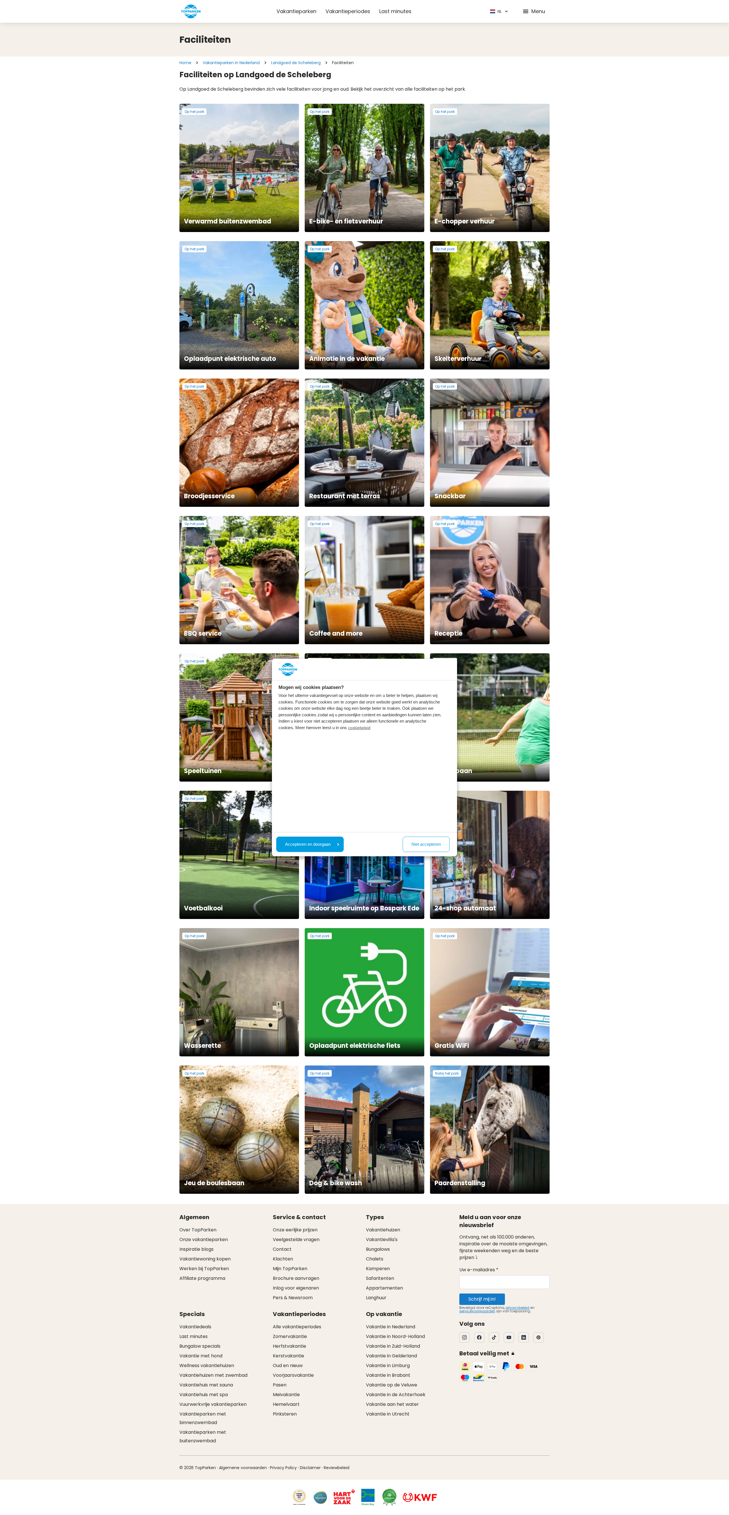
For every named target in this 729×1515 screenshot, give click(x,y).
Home (185, 63)
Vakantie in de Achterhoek (395, 1394)
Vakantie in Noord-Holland (395, 1336)
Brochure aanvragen (296, 1278)
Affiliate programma (202, 1278)
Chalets (374, 1259)
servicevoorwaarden (477, 1311)
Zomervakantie (290, 1336)
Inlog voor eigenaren (296, 1288)
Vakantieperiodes (347, 11)
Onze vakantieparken (203, 1239)
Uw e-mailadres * (478, 1269)
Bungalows (378, 1249)
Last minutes (395, 11)
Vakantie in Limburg (388, 1365)
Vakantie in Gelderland (391, 1356)
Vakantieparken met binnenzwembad (202, 1418)
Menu (538, 11)
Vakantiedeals (195, 1326)
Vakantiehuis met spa (203, 1394)
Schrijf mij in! (482, 1299)
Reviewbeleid (336, 1468)
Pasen (279, 1385)
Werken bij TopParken (204, 1268)
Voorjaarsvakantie (293, 1375)
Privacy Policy (283, 1468)
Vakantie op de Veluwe (391, 1385)
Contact (282, 1249)
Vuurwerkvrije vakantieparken (213, 1404)
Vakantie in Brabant (388, 1375)
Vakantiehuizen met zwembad (213, 1375)
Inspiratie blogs (196, 1249)
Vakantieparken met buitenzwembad (202, 1436)
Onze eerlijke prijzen (295, 1230)
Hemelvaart (286, 1404)
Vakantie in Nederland (390, 1326)
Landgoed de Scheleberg (296, 63)
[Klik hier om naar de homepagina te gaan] (190, 11)
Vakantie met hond (200, 1356)
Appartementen (384, 1288)
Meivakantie (286, 1394)
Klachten (283, 1259)
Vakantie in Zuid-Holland (393, 1346)
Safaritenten (380, 1278)
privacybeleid (517, 1307)
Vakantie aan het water (392, 1404)
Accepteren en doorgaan (308, 844)
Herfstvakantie (289, 1346)
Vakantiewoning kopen (205, 1259)
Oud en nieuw (288, 1365)
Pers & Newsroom (293, 1297)
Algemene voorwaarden (243, 1468)
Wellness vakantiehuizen (206, 1365)
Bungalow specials (199, 1346)
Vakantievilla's (382, 1239)
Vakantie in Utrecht (387, 1414)
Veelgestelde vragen (296, 1239)
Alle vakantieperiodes (297, 1326)
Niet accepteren (426, 844)
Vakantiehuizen (383, 1230)
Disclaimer (310, 1468)
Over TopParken (197, 1230)
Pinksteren (285, 1414)
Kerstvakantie (288, 1356)
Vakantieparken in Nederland (231, 63)
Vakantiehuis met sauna (206, 1385)
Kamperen (378, 1268)
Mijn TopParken (290, 1268)
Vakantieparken (296, 11)
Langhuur (376, 1297)
